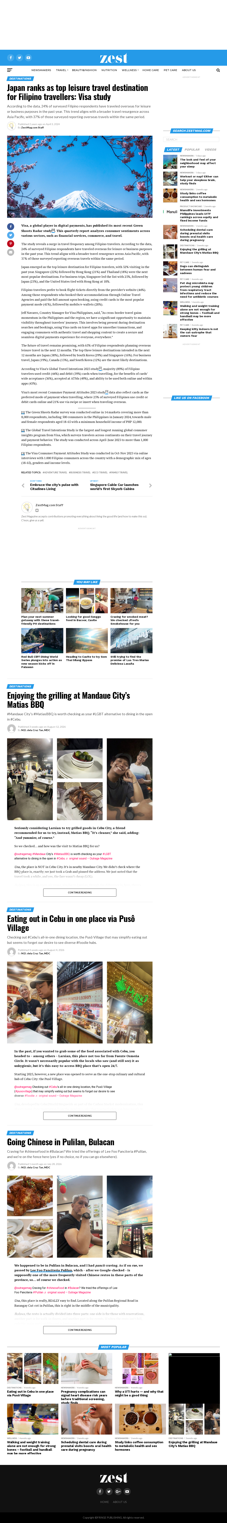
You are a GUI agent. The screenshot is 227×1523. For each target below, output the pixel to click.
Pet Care (170, 70)
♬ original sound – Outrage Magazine (89, 858)
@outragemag (23, 854)
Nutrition (109, 70)
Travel (61, 70)
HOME (104, 1502)
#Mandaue (39, 854)
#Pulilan (38, 1292)
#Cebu (61, 858)
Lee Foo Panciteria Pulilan (51, 1270)
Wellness (129, 70)
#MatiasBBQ (62, 854)
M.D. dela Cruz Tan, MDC (35, 730)
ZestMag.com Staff (32, 127)
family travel (119, 472)
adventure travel (55, 472)
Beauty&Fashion (84, 70)
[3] (23, 453)
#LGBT (107, 854)
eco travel (101, 472)
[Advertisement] (113, 25)
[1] (23, 412)
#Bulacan (73, 1288)
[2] (23, 430)
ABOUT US (189, 70)
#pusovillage (23, 1091)
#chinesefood (55, 1288)
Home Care (150, 70)
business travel (80, 472)
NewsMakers (41, 70)
